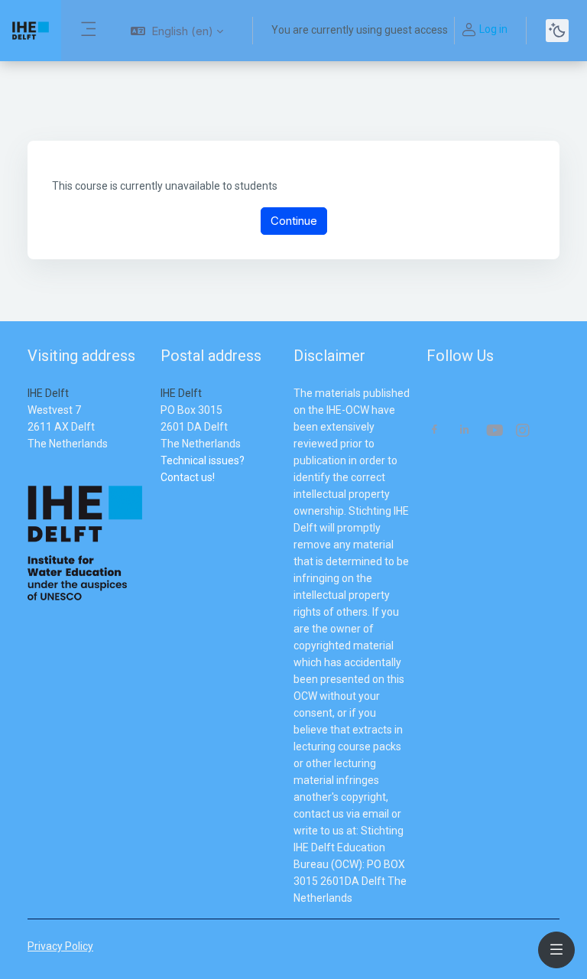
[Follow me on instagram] (523, 432)
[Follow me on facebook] (434, 431)
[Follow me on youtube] (493, 432)
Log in (493, 29)
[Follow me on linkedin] (464, 431)
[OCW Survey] (162, 494)
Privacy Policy (60, 946)
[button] (177, 30)
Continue (294, 220)
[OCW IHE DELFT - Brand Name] (30, 30)
